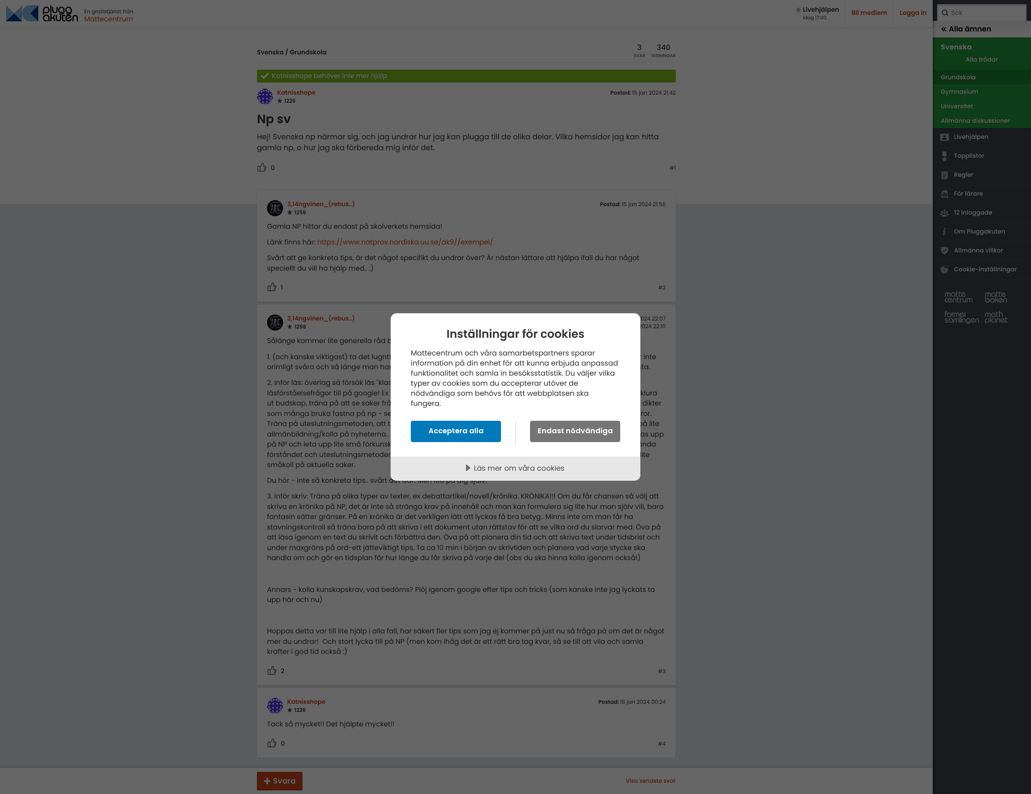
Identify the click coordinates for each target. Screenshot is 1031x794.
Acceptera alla (456, 431)
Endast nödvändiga (575, 431)
